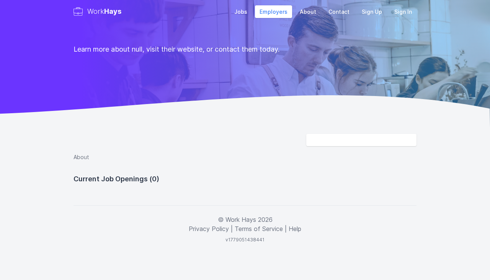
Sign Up (372, 11)
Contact (339, 11)
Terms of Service (259, 229)
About (308, 11)
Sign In (403, 11)
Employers (273, 11)
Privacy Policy (209, 229)
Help (295, 229)
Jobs (240, 11)
